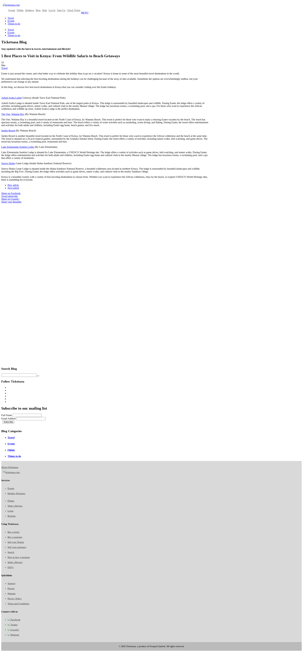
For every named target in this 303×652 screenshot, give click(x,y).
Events (11, 10)
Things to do (14, 456)
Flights (20, 10)
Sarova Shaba (8, 163)
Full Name (6, 415)
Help (44, 10)
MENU (85, 12)
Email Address (8, 418)
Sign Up (61, 10)
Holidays (29, 10)
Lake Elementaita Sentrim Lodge (17, 147)
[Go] (38, 375)
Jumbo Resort (8, 130)
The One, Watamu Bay (12, 114)
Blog (38, 10)
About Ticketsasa (9, 467)
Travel (4, 68)
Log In (52, 10)
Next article (13, 188)
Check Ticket (73, 10)
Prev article (13, 185)
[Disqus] (105, 242)
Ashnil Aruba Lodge (11, 97)
